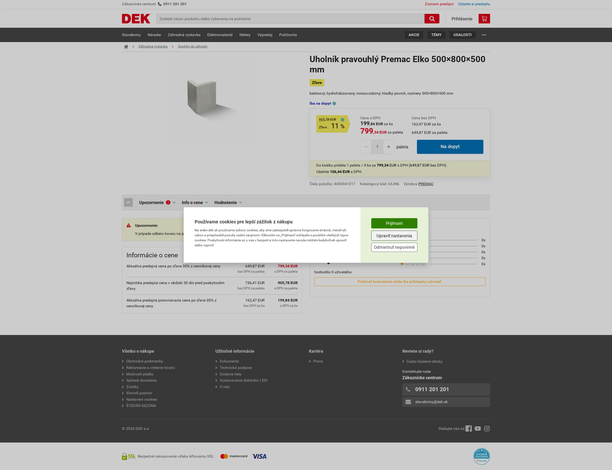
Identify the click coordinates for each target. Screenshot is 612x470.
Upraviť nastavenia (394, 235)
